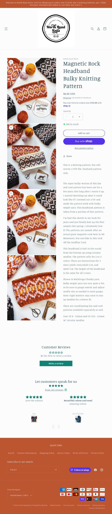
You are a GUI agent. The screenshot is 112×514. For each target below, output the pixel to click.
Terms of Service (80, 453)
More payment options (84, 148)
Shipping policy (98, 505)
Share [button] (69, 156)
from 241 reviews (54, 389)
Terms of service (83, 505)
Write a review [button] (56, 363)
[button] (6, 29)
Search (11, 453)
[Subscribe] (55, 469)
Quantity (67, 111)
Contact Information (27, 453)
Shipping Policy (47, 453)
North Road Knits (25, 505)
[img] (56, 386)
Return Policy (63, 453)
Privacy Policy (97, 453)
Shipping (67, 98)
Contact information (97, 508)
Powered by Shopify (39, 505)
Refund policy (55, 505)
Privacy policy (69, 505)
